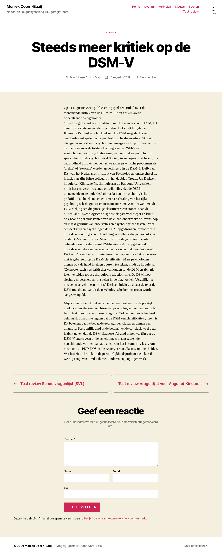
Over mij (149, 6)
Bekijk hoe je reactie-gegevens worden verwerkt (115, 518)
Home (136, 6)
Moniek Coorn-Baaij (24, 6)
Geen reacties (147, 77)
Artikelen (165, 6)
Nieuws (180, 6)
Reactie (69, 439)
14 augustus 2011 (119, 77)
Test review (191, 11)
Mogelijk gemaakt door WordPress (79, 546)
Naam (68, 471)
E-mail (117, 471)
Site (66, 487)
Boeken (194, 6)
